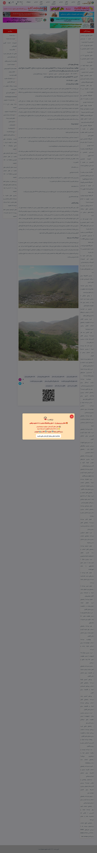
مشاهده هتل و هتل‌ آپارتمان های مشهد (48, 435)
